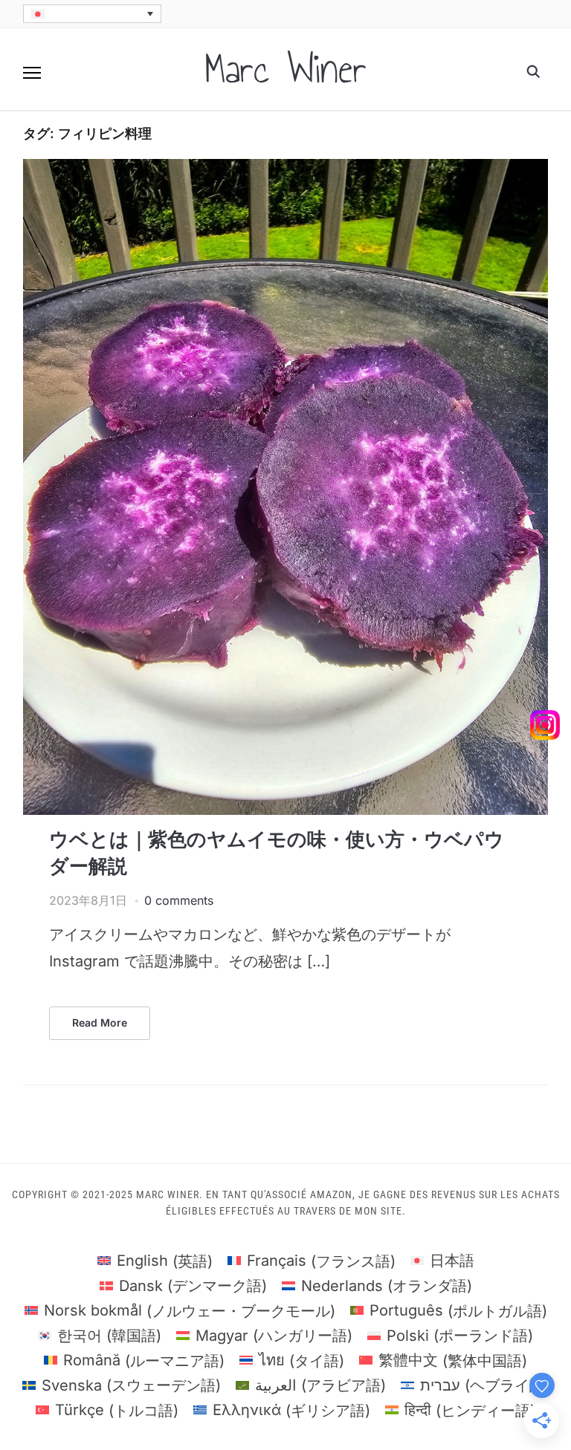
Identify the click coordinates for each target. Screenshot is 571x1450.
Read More (99, 1022)
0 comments (178, 900)
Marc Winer (285, 69)
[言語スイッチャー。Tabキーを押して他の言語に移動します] (92, 13)
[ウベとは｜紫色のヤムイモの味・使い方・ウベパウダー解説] (286, 167)
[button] (32, 73)
